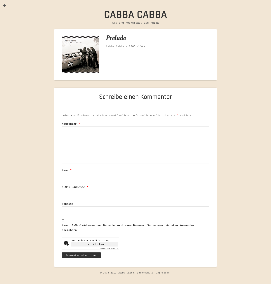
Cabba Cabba (135, 15)
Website (67, 204)
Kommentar (71, 124)
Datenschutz (145, 272)
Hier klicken (94, 244)
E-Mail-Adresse (75, 187)
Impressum (162, 272)
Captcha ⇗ (108, 248)
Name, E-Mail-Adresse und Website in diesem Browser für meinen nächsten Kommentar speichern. (128, 228)
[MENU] (4, 5)
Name (67, 170)
